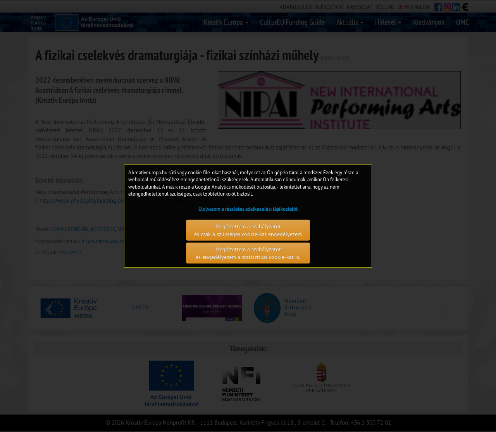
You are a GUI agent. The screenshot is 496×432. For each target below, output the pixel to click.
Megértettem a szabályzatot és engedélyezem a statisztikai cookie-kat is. (248, 253)
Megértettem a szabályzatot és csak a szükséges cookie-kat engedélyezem (248, 230)
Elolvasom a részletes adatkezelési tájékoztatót (248, 209)
